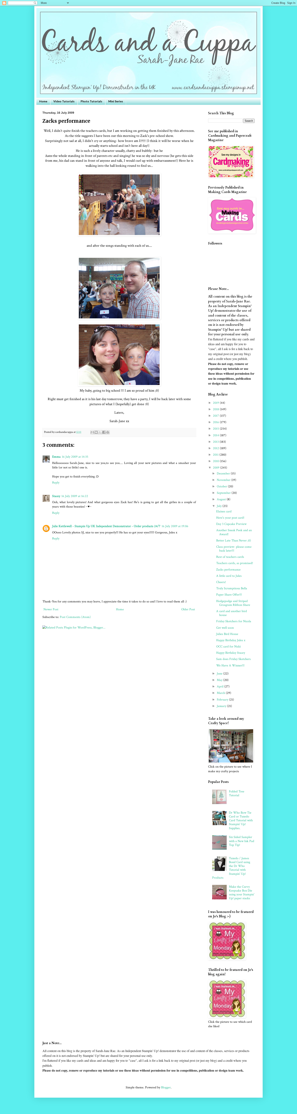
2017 (216, 416)
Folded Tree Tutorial (236, 793)
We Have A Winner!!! (230, 665)
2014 (216, 435)
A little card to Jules (229, 576)
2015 (216, 429)
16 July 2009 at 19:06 (175, 526)
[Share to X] (100, 432)
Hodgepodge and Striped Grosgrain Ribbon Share (233, 603)
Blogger (166, 1087)
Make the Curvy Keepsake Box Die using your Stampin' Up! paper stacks (241, 893)
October (222, 486)
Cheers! (221, 582)
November (224, 480)
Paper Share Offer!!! (229, 595)
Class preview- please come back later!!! (234, 549)
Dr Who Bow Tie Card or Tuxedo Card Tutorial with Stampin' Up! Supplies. (241, 820)
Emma (56, 457)
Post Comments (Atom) (75, 617)
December (224, 473)
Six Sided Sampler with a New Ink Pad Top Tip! (241, 841)
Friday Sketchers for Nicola (233, 621)
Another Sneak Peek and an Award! (234, 532)
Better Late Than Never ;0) (233, 540)
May (220, 680)
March (221, 693)
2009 (216, 468)
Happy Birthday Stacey (230, 653)
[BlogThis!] (96, 432)
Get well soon (225, 628)
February (223, 700)
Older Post (188, 609)
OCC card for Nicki (228, 646)
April (220, 686)
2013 (216, 442)
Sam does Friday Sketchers (233, 659)
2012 (216, 448)
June (220, 673)
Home (43, 101)
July (219, 506)
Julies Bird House (227, 634)
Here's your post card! (230, 518)
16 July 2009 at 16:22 (74, 496)
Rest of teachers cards (230, 557)
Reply (55, 482)
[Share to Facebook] (104, 432)
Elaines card (224, 511)
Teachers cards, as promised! (234, 563)
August (222, 499)
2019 (216, 403)
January (222, 706)
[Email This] (92, 432)
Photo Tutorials (91, 101)
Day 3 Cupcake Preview (231, 524)
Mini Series (115, 101)
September (224, 493)
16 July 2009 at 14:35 (75, 457)
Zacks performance (228, 569)
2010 (216, 461)
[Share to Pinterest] (108, 432)
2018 (216, 409)
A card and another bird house (231, 613)
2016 (216, 422)
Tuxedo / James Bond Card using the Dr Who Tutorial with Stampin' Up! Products (231, 868)
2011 (216, 455)
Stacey (56, 496)
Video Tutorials (64, 101)
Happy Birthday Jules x (230, 640)
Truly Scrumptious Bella (231, 588)
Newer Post (50, 609)
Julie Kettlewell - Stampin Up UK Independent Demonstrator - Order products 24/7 (106, 526)
